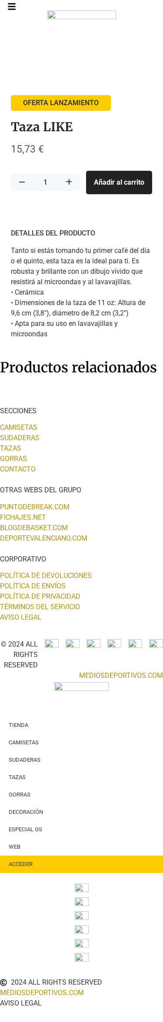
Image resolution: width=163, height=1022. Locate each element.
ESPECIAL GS (25, 829)
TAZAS (17, 777)
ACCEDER (21, 864)
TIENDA (18, 725)
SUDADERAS (24, 760)
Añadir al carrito (119, 182)
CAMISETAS (24, 742)
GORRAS (19, 794)
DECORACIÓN (26, 812)
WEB (14, 846)
